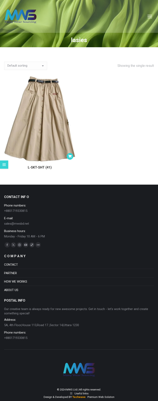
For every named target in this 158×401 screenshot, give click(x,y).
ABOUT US (11, 290)
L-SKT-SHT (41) (40, 167)
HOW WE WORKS (15, 281)
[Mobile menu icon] (150, 16)
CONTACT (11, 265)
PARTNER (10, 273)
